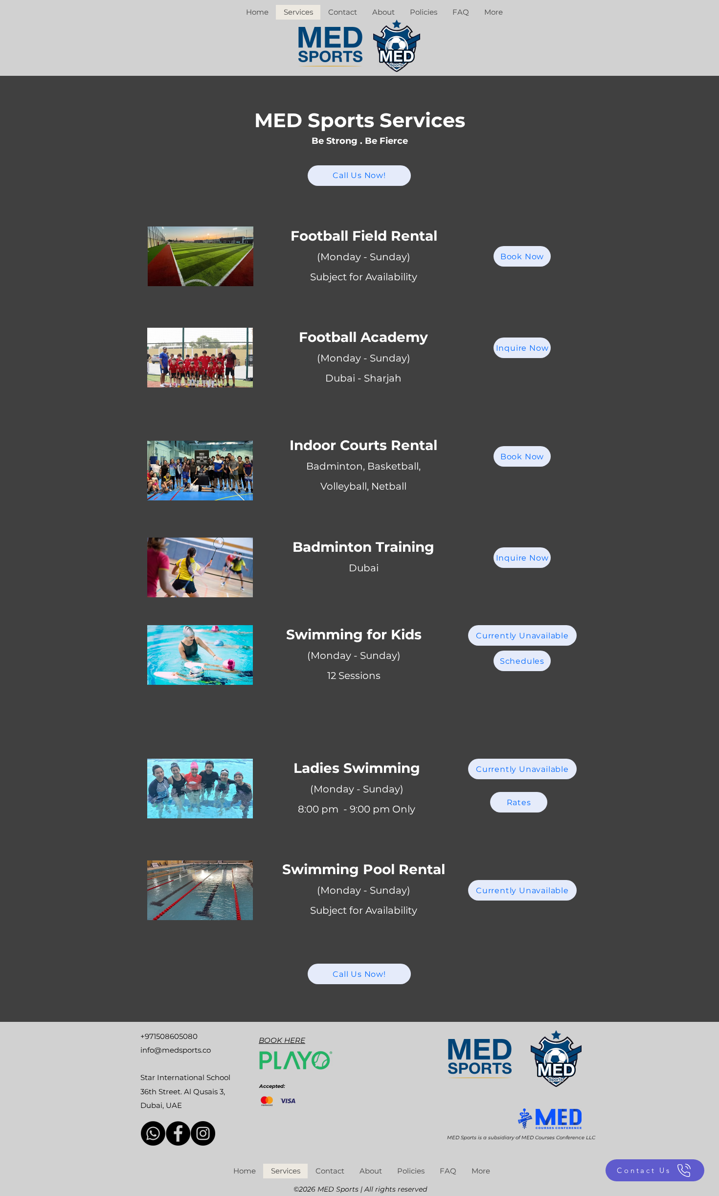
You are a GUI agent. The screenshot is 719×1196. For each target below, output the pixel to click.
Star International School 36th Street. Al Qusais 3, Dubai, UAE (185, 1091)
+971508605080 (169, 1036)
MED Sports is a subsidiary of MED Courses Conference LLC (521, 1137)
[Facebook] (178, 1133)
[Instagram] (203, 1133)
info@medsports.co (175, 1050)
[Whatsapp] (153, 1133)
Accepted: (272, 1086)
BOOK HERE (282, 1040)
